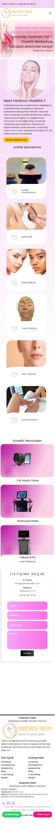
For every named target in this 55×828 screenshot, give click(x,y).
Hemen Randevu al (26, 797)
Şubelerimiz (7, 768)
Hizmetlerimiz (8, 765)
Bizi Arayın (44, 814)
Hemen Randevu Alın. (16, 139)
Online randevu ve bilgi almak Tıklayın (19, 4)
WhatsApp (13, 814)
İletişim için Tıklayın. (43, 50)
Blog (3, 771)
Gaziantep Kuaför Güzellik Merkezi (19, 815)
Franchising (7, 774)
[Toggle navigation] (50, 13)
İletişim (4, 777)
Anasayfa (6, 761)
